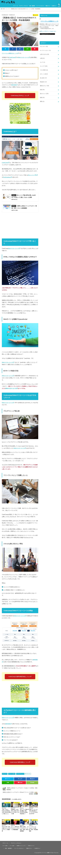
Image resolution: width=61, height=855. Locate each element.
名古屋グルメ (54, 5)
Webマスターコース (23, 57)
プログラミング (21, 773)
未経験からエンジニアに (21, 845)
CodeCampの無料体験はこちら (19, 762)
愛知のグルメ (44, 85)
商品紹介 (43, 81)
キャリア (5, 773)
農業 (42, 101)
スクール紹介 (12, 773)
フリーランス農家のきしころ (9, 53)
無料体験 (13, 85)
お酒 (42, 58)
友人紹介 (43, 78)
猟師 (42, 97)
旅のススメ (44, 93)
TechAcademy (7, 177)
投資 (42, 89)
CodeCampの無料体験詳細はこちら (19, 676)
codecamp (28, 773)
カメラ (42, 62)
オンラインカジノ (45, 50)
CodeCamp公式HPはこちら (19, 95)
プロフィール (15, 5)
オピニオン (44, 46)
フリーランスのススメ (40, 5)
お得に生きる (44, 54)
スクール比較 (4, 845)
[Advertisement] (20, 225)
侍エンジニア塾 (32, 175)
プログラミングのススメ (23, 5)
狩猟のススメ (48, 5)
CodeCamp (12, 57)
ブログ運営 (44, 70)
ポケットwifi (44, 74)
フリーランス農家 (45, 852)
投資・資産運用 (32, 5)
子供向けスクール (31, 845)
